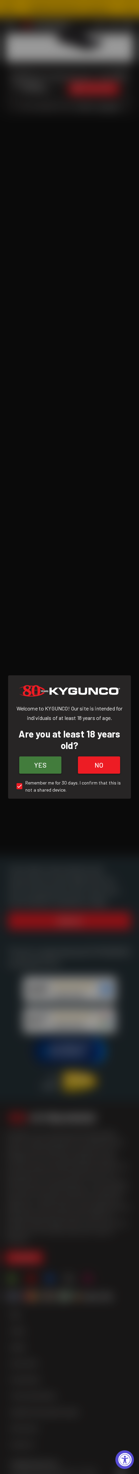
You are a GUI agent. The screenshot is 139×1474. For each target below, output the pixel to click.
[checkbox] (69, 786)
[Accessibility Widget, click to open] (124, 1459)
